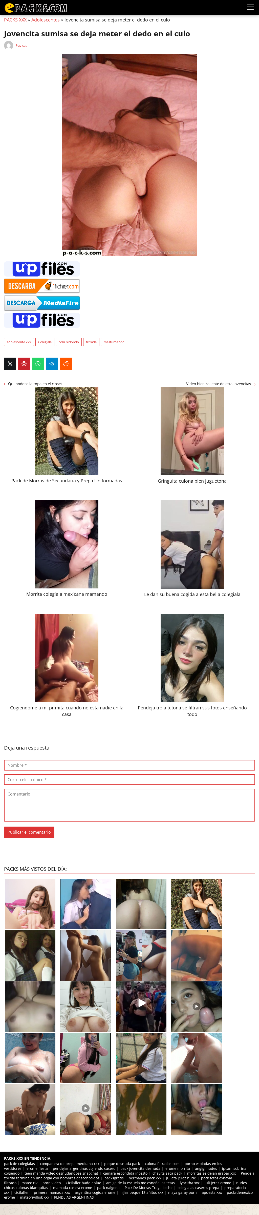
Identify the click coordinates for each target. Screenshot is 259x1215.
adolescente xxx (19, 342)
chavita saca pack (167, 1173)
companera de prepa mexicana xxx (69, 1163)
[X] (10, 364)
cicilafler (21, 1192)
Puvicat (21, 45)
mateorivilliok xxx (34, 1197)
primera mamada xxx (52, 1192)
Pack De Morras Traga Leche (148, 1187)
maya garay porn (182, 1192)
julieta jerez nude (181, 1178)
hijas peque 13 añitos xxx (141, 1192)
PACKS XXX (15, 20)
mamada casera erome (72, 1187)
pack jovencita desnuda (140, 1168)
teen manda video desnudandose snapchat (61, 1173)
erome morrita (177, 1168)
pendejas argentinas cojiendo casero (84, 1168)
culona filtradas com (162, 1163)
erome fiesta (37, 1168)
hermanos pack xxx (145, 1178)
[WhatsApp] (38, 364)
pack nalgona (108, 1187)
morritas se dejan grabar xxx (211, 1173)
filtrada (91, 342)
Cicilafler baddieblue (83, 1182)
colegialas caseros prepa (198, 1187)
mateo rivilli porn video (41, 1182)
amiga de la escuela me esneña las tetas (140, 1182)
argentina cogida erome (95, 1192)
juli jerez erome (218, 1182)
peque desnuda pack (122, 1163)
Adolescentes (45, 20)
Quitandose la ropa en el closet (35, 383)
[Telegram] (52, 364)
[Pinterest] (24, 364)
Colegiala (45, 342)
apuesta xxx (212, 1192)
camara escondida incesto (125, 1173)
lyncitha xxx (190, 1182)
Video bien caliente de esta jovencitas (218, 383)
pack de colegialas (19, 1163)
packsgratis (114, 1178)
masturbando (114, 342)
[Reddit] (66, 364)
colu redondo (69, 342)
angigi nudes (206, 1168)
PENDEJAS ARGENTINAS (74, 1197)
